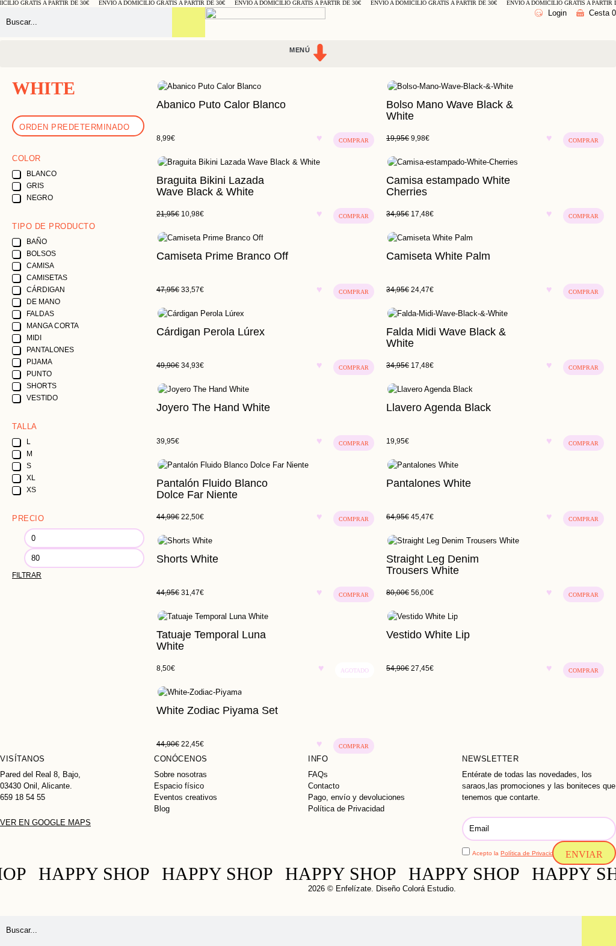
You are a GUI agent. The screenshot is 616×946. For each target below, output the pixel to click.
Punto (39, 374)
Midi (34, 338)
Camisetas (46, 277)
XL (30, 478)
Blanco (41, 173)
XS (31, 490)
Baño (36, 241)
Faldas (40, 314)
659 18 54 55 (22, 797)
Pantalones (50, 350)
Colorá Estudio (428, 888)
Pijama (39, 362)
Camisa (40, 265)
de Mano (43, 302)
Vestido (42, 398)
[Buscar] (188, 22)
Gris (35, 186)
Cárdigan (45, 289)
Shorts (41, 386)
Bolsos (41, 253)
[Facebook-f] (118, 898)
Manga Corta (52, 326)
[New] (495, 389)
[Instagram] (15, 898)
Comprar (354, 140)
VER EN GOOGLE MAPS (45, 822)
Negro (39, 198)
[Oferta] (495, 86)
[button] (308, 53)
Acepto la (517, 853)
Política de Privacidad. (531, 853)
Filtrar (27, 575)
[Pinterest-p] (220, 898)
